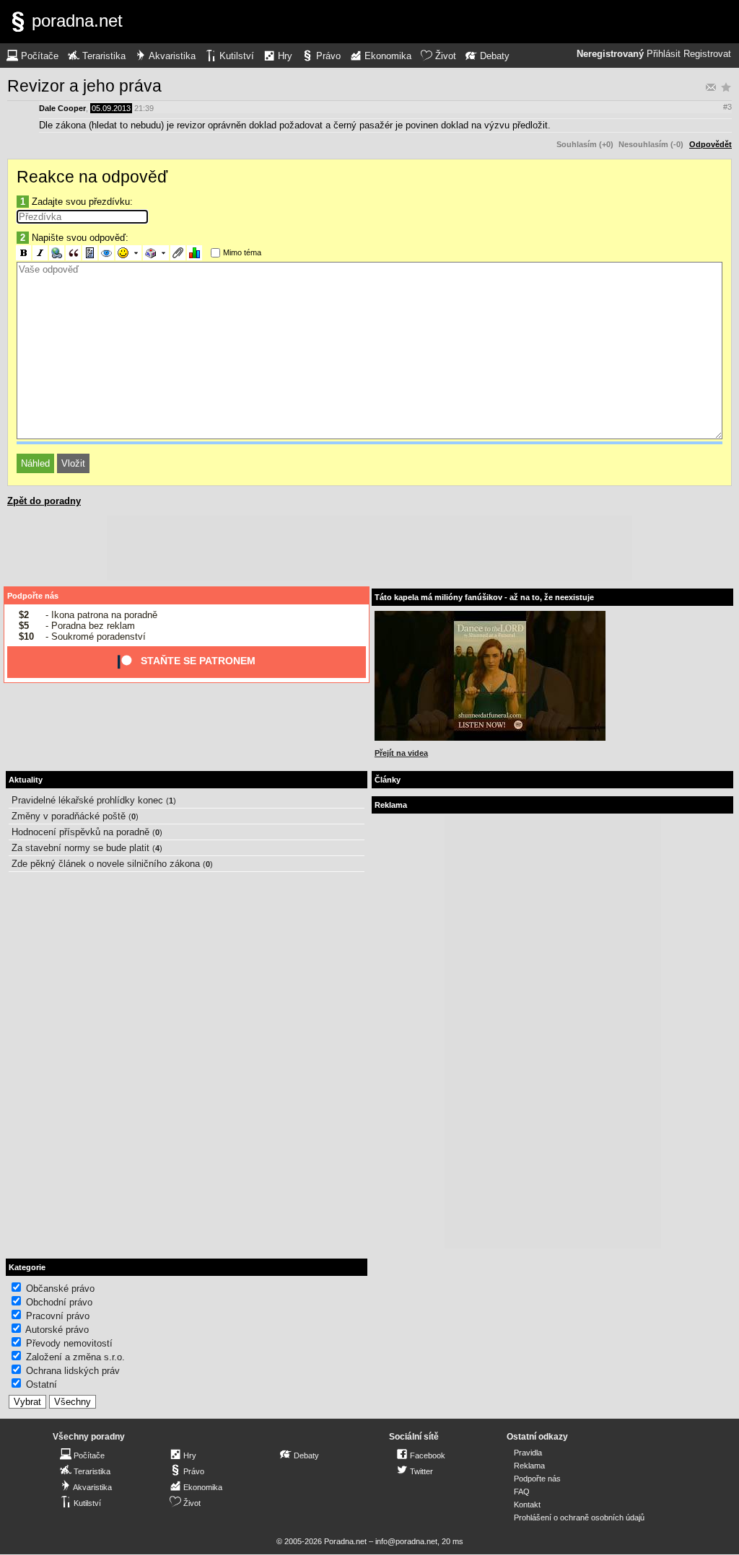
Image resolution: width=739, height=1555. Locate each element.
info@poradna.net (406, 1541)
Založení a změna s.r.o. (75, 1357)
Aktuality (26, 779)
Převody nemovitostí (69, 1343)
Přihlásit (664, 54)
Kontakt (527, 1504)
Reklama (529, 1465)
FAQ (522, 1491)
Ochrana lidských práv (73, 1370)
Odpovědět (710, 144)
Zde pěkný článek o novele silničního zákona (106, 863)
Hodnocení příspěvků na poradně (80, 832)
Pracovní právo (57, 1315)
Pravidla (528, 1452)
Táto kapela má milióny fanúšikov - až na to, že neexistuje (484, 597)
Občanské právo (60, 1288)
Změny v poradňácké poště (69, 816)
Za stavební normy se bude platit (80, 847)
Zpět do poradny (44, 500)
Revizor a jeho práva (84, 85)
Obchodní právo (59, 1302)
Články (388, 779)
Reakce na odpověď (92, 176)
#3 (727, 106)
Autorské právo (57, 1329)
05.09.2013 (111, 108)
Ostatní (41, 1384)
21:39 (144, 108)
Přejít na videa (401, 753)
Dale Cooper (62, 108)
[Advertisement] (369, 548)
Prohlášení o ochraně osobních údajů (579, 1517)
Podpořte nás (32, 595)
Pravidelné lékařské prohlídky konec (87, 800)
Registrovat (707, 54)
